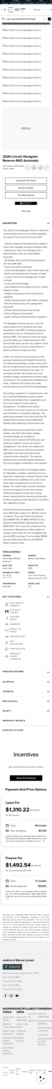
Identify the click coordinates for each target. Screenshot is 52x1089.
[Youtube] (17, 996)
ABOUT (33, 1008)
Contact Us (14, 967)
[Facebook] (5, 996)
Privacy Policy (12, 1071)
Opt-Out (44, 1071)
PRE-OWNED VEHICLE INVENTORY (8, 1051)
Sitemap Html (32, 1071)
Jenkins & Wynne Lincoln (5, 1071)
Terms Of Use (18, 1071)
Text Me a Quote (26, 195)
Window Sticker (26, 188)
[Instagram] (11, 996)
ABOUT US (33, 1021)
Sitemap (25, 1071)
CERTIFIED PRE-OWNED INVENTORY (9, 1041)
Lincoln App (43, 1035)
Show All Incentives (26, 778)
